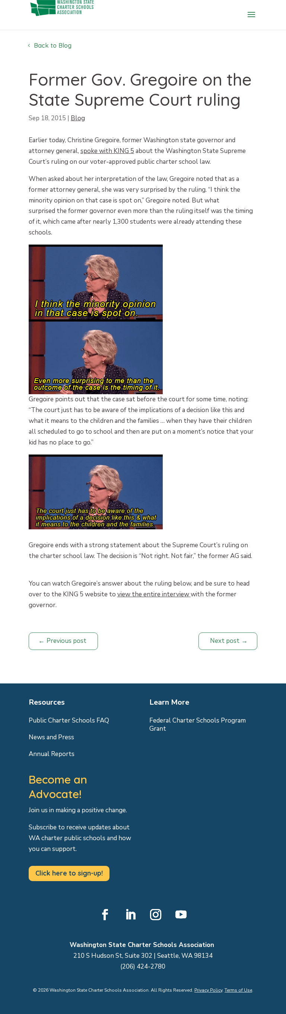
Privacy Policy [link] (208, 990)
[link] (62, 26)
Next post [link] (224, 641)
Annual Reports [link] (51, 754)
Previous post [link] (66, 641)
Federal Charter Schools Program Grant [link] (197, 725)
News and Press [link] (51, 737)
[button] (251, 19)
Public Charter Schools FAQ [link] (69, 721)
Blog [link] (78, 118)
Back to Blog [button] (53, 45)
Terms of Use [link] (238, 990)
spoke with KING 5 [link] (107, 151)
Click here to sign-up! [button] (69, 873)
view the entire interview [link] (154, 594)
